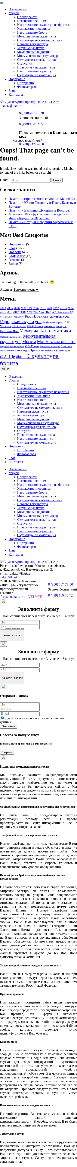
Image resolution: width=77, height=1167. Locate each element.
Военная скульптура (51, 316)
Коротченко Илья (9, 331)
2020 (35, 312)
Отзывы (14, 260)
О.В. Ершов (32, 346)
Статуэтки (24, 63)
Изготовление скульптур (35, 71)
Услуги (14, 13)
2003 (3, 308)
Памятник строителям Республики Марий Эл (42, 199)
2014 (71, 308)
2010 (43, 308)
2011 (49, 308)
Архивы (6, 289)
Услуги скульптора (30, 48)
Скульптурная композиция (36, 75)
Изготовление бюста (32, 32)
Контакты (16, 94)
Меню (5, 369)
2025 (47, 312)
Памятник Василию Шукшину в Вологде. (39, 210)
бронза (9, 363)
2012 (56, 308)
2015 (3, 312)
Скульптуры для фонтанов (36, 59)
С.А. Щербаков (13, 356)
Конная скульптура (55, 326)
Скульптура (43, 355)
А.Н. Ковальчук (16, 316)
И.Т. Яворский (19, 326)
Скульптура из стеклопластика (39, 40)
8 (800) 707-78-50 (31, 113)
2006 (17, 308)
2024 (41, 312)
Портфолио (17, 79)
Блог (12, 90)
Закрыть (7, 752)
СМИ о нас (17, 256)
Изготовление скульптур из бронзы (43, 24)
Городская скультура (20, 321)
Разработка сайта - (21, 596)
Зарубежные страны (53, 322)
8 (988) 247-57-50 (31, 144)
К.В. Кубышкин (35, 326)
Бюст (29, 316)
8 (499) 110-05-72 (31, 124)
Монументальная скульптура (38, 56)
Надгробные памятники (12, 346)
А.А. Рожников (60, 312)
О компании (18, 9)
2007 (24, 308)
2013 (63, 308)
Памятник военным (31, 21)
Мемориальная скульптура (36, 36)
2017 (16, 312)
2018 (23, 312)
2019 (29, 312)
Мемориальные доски (33, 52)
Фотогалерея (26, 87)
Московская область (56, 341)
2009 (36, 308)
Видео (13, 263)
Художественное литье (33, 28)
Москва (29, 341)
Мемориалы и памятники (45, 330)
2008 (30, 308)
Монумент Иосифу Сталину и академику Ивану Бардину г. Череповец (39, 216)
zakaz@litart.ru (12, 106)
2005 (10, 308)
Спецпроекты (27, 17)
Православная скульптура (36, 67)
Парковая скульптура (32, 44)
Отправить (8, 726)
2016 (9, 312)
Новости (15, 252)
